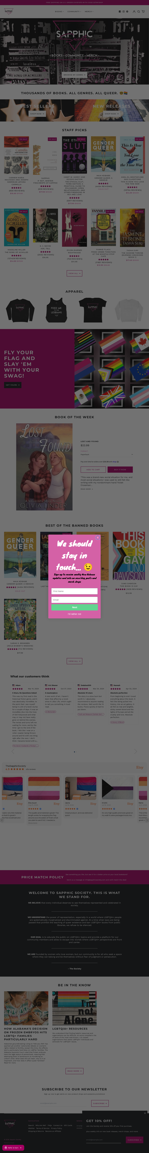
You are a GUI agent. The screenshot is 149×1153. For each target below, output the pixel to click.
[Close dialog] (98, 538)
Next (74, 607)
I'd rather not (74, 614)
